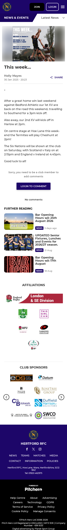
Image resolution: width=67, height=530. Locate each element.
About (34, 497)
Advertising (49, 497)
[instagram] (40, 449)
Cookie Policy (20, 511)
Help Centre (17, 497)
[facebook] (27, 449)
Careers (18, 502)
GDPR (50, 502)
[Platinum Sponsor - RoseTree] (45, 391)
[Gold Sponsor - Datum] (45, 378)
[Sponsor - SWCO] (45, 415)
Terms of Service (22, 506)
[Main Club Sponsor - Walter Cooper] (21, 391)
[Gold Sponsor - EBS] (21, 378)
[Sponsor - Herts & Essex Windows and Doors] (21, 415)
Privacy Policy (46, 506)
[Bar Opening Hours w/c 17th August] (19, 264)
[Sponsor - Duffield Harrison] (45, 403)
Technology (34, 502)
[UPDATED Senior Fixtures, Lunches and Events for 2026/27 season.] (19, 242)
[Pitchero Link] (33, 490)
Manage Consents (44, 511)
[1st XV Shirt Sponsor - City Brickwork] (21, 403)
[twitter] (33, 450)
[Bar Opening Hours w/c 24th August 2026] (19, 221)
